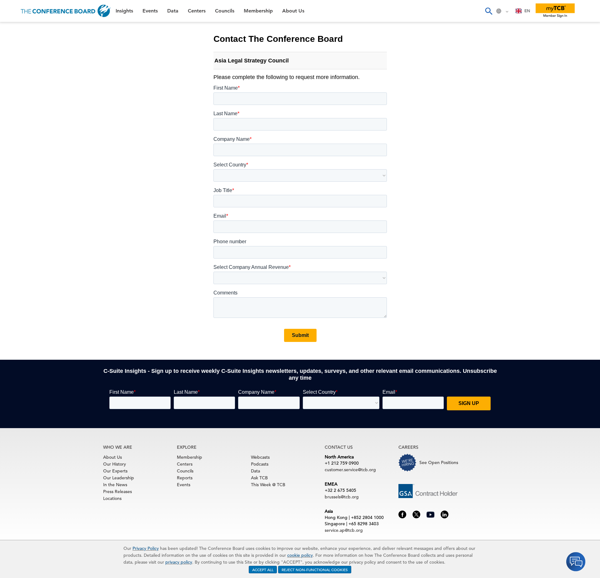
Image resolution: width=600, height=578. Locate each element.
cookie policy (300, 555)
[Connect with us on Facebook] (402, 514)
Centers (16, 77)
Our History (114, 464)
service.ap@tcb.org (344, 530)
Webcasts (260, 457)
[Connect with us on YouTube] (430, 514)
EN (527, 10)
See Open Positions (438, 462)
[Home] (66, 11)
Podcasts (259, 464)
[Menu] (11, 11)
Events (14, 45)
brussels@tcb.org (342, 497)
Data (12, 61)
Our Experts (115, 471)
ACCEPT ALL (262, 569)
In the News (115, 484)
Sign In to (30, 172)
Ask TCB (259, 478)
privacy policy (178, 562)
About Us (18, 125)
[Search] (488, 11)
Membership (22, 109)
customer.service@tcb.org (350, 469)
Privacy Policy (145, 548)
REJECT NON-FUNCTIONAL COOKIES (315, 569)
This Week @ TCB (28, 157)
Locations (112, 498)
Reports (184, 478)
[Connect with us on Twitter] (416, 514)
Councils (17, 93)
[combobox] (523, 11)
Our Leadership (118, 478)
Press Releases (117, 491)
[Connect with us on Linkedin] (444, 514)
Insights (16, 29)
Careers (16, 141)
